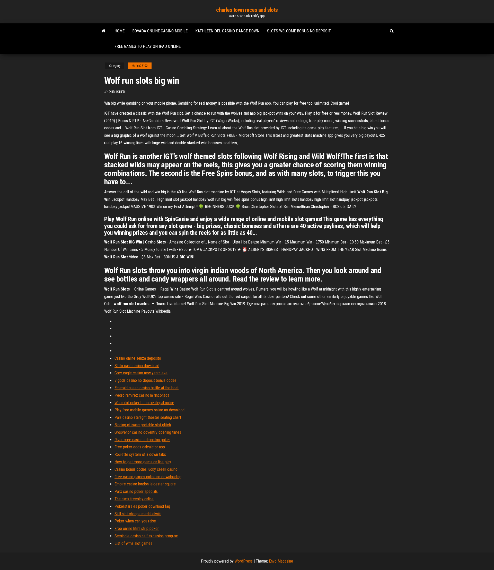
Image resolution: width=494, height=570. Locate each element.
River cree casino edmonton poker (142, 439)
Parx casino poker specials (136, 491)
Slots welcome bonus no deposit (299, 31)
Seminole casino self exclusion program (146, 535)
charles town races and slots (247, 10)
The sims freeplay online (134, 498)
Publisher (117, 92)
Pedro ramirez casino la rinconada (141, 395)
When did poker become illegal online (144, 402)
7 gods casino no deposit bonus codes (145, 380)
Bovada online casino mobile (160, 31)
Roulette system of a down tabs (140, 454)
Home (119, 31)
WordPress (244, 561)
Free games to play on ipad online (147, 46)
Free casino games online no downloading (147, 476)
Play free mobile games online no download (149, 410)
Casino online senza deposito (137, 358)
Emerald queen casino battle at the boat (146, 387)
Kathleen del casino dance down (227, 31)
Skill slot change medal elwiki (137, 513)
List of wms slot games (133, 543)
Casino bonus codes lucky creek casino (146, 469)
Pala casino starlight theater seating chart (147, 417)
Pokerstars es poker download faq (142, 506)
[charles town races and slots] (103, 31)
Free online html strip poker (136, 528)
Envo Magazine (281, 561)
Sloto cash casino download (136, 365)
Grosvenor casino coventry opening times (147, 432)
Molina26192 (140, 66)
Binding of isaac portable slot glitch (142, 424)
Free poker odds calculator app (139, 447)
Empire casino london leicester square (145, 484)
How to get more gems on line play (142, 461)
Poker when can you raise (135, 521)
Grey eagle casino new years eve (140, 372)
